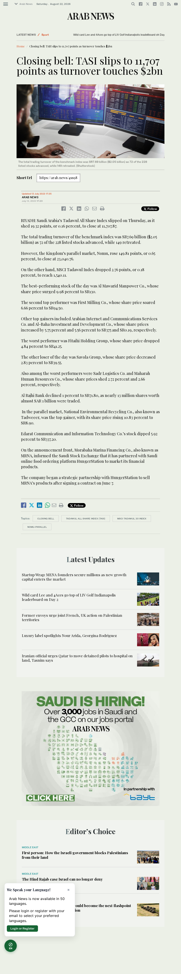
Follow (152, 209)
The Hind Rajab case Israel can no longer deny (62, 879)
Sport (45, 34)
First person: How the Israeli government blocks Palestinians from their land (75, 854)
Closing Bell (45, 518)
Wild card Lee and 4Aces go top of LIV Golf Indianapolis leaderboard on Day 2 (120, 34)
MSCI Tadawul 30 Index (131, 518)
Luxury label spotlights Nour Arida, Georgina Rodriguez (69, 635)
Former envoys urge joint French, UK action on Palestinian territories (72, 617)
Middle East (30, 847)
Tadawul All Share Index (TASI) (85, 518)
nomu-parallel (37, 527)
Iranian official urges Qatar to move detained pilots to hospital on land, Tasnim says (77, 658)
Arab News (25, 4)
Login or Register (22, 928)
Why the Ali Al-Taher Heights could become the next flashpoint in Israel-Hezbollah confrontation (76, 907)
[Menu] (5, 4)
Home (21, 46)
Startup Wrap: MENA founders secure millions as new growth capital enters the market (74, 576)
